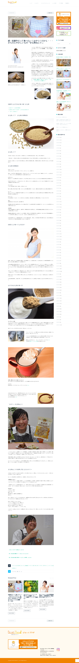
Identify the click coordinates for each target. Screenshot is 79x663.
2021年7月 (58, 279)
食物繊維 (26, 565)
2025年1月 (58, 166)
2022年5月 (58, 252)
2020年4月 (58, 319)
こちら (28, 385)
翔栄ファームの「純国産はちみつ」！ (62, 127)
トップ (31, 3)
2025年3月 (58, 161)
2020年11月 (58, 300)
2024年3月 (58, 193)
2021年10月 (58, 271)
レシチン (49, 565)
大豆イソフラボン (39, 565)
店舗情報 (67, 3)
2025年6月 (58, 153)
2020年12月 (58, 298)
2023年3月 (58, 225)
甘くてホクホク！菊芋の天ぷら (61, 117)
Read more (11, 613)
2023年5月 (58, 220)
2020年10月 (58, 303)
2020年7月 (58, 311)
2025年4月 (58, 158)
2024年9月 (58, 177)
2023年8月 (58, 212)
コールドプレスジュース (45, 3)
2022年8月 (58, 244)
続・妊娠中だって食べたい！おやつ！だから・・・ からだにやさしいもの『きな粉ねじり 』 (30, 42)
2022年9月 (58, 241)
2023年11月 (58, 204)
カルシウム (22, 565)
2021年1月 (58, 295)
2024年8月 (58, 180)
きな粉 (52, 565)
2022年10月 (58, 239)
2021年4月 (58, 287)
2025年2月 (58, 164)
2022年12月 (58, 233)
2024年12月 (58, 169)
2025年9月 (58, 145)
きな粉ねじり (14, 568)
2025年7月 (58, 150)
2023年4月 (58, 223)
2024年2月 (58, 196)
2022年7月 (58, 247)
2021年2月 (58, 292)
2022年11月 (58, 236)
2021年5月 (58, 284)
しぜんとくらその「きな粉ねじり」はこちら (16, 549)
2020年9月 (58, 306)
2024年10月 (58, 174)
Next (50, 12)
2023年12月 (58, 201)
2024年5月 (58, 188)
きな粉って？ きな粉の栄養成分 (14, 107)
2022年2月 (58, 260)
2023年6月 (58, 217)
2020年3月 (58, 322)
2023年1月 (58, 231)
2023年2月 (58, 228)
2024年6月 (58, 185)
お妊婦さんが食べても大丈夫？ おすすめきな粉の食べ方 (19, 109)
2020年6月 (58, 314)
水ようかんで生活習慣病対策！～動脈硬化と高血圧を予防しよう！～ (46, 596)
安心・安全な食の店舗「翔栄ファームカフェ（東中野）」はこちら (20, 557)
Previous (12, 12)
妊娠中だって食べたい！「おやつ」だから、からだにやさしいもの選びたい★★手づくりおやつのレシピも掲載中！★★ (15, 598)
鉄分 (19, 565)
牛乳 (35, 565)
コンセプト (37, 3)
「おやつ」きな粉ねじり (13, 111)
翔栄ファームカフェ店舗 (34, 341)
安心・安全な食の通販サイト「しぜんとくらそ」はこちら (18, 553)
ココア (13, 565)
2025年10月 (58, 142)
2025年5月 (58, 156)
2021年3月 (58, 290)
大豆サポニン (45, 565)
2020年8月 (58, 308)
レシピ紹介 (54, 3)
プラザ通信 (61, 3)
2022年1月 (58, 263)
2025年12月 (58, 137)
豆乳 (33, 565)
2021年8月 (58, 276)
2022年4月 (58, 255)
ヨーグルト (30, 565)
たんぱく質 (16, 565)
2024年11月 (58, 172)
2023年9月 (58, 209)
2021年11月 (58, 268)
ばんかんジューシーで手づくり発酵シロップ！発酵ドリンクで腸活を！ (31, 596)
